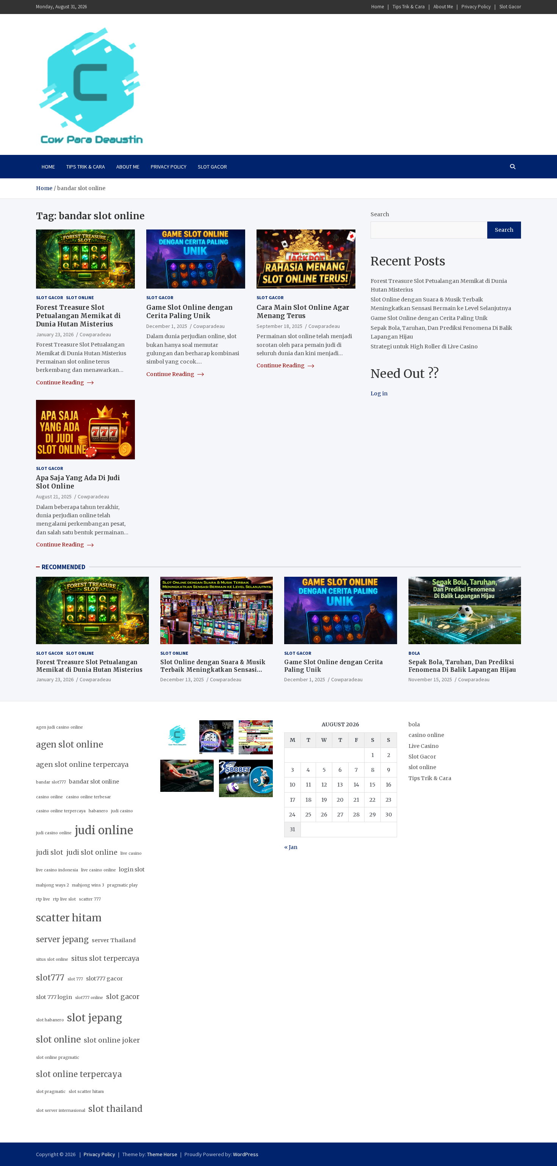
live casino (131, 853)
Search (380, 214)
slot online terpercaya (79, 1074)
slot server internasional (60, 1110)
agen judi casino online (59, 727)
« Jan (290, 847)
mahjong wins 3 (88, 885)
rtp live (43, 899)
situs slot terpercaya (105, 958)
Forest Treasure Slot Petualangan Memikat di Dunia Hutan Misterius (78, 315)
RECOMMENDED (63, 567)
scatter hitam (69, 918)
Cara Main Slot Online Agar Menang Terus (303, 311)
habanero (98, 811)
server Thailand (114, 940)
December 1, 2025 (166, 326)
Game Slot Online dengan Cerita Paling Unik (189, 311)
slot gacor (122, 997)
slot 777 (75, 979)
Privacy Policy (476, 6)
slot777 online (89, 997)
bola (414, 653)
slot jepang (94, 1017)
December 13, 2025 (182, 679)
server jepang (62, 939)
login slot (132, 869)
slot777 (50, 978)
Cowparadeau (95, 334)
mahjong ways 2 (52, 885)
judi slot (49, 852)
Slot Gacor (510, 6)
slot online (80, 297)
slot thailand (115, 1109)
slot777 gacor (104, 978)
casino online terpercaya (61, 811)
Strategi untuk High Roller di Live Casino (424, 346)
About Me (443, 6)
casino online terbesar (88, 797)
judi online (104, 830)
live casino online (98, 870)
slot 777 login (54, 997)
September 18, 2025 (279, 326)
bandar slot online (94, 781)
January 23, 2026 (55, 334)
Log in (379, 393)
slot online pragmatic (57, 1057)
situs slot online (52, 959)
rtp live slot (64, 899)
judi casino (122, 811)
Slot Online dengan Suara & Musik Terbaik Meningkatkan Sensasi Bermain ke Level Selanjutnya (213, 670)
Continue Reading (60, 382)
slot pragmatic (51, 1091)
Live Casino (423, 746)
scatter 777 (90, 899)
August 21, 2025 (54, 496)
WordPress (245, 1154)
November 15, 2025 (430, 679)
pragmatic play (122, 885)
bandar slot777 (51, 782)
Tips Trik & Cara (409, 6)
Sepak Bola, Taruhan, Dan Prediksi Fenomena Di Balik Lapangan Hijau (462, 666)
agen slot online (69, 744)
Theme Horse (162, 1154)
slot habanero (50, 1020)
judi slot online (91, 852)
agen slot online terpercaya (82, 764)
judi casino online (54, 832)
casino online (49, 797)
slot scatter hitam (86, 1091)
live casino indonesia (57, 870)
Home (377, 6)
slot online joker (112, 1040)
